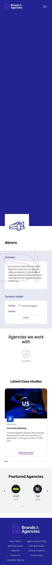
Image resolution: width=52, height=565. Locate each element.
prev (4, 491)
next (47, 491)
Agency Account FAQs (36, 541)
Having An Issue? (36, 546)
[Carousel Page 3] (27, 506)
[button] (45, 7)
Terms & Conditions (36, 550)
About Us (15, 550)
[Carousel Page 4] (29, 506)
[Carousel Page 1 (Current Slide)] (22, 506)
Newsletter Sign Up (15, 560)
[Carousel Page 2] (24, 506)
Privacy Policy (36, 555)
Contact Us (15, 555)
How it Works (15, 541)
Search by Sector (15, 546)
